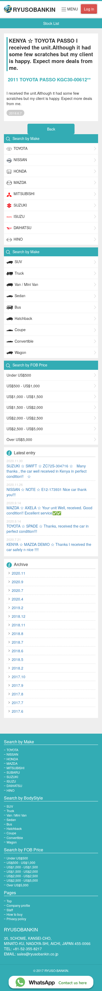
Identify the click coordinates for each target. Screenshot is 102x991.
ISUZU (19, 216)
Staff (10, 910)
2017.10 (18, 676)
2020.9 (17, 581)
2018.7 (17, 642)
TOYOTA (20, 148)
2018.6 (17, 650)
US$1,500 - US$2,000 (25, 407)
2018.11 (18, 624)
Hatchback (23, 318)
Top (9, 901)
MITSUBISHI (24, 193)
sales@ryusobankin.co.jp (37, 953)
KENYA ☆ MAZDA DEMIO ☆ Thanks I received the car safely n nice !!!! (49, 547)
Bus (18, 307)
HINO (18, 239)
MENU (69, 9)
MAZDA (20, 182)
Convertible (24, 341)
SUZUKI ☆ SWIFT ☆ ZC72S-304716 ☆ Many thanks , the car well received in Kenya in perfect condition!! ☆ (47, 471)
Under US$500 (19, 375)
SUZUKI (20, 205)
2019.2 (17, 607)
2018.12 (18, 616)
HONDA (20, 171)
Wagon (20, 352)
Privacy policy (16, 918)
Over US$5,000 (19, 439)
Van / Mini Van (26, 284)
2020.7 (17, 590)
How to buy (14, 914)
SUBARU (13, 772)
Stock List (51, 23)
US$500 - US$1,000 (23, 385)
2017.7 (17, 702)
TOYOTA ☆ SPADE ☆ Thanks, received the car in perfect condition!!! (48, 528)
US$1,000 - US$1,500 (25, 396)
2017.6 (17, 711)
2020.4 (17, 599)
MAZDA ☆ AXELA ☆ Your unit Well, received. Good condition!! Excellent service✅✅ (49, 510)
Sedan (20, 295)
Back (51, 129)
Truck (19, 273)
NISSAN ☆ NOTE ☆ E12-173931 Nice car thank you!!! (47, 492)
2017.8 (17, 693)
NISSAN (20, 159)
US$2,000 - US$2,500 (25, 418)
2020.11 (18, 573)
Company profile (18, 905)
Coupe (20, 329)
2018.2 (17, 668)
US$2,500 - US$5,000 (25, 428)
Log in (89, 9)
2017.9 (17, 685)
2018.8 (17, 633)
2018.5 (17, 659)
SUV (18, 261)
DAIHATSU (22, 227)
